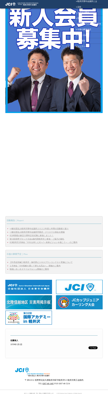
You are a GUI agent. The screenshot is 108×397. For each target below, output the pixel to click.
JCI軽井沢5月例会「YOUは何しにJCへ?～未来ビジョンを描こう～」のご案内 (43, 242)
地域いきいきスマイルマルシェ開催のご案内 (29, 269)
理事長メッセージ (85, 18)
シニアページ (83, 46)
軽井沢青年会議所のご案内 (89, 24)
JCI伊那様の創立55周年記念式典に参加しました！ (32, 235)
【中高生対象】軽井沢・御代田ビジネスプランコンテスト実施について (41, 262)
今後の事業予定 (84, 29)
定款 (79, 7)
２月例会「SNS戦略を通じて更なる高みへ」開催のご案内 (35, 266)
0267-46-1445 (48, 384)
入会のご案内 (83, 13)
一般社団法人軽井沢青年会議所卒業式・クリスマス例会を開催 (37, 232)
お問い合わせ (83, 35)
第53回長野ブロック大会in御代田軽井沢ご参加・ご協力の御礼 (37, 239)
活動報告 (81, 41)
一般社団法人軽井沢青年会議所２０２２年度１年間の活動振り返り (39, 229)
